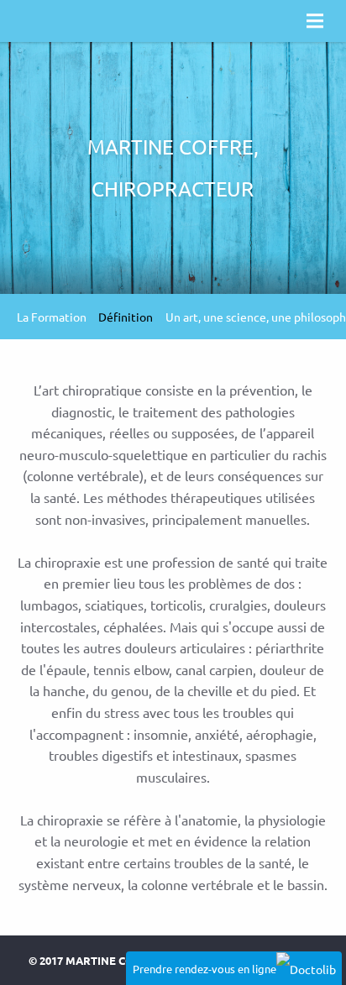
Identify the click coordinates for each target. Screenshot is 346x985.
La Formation (51, 316)
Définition (125, 316)
